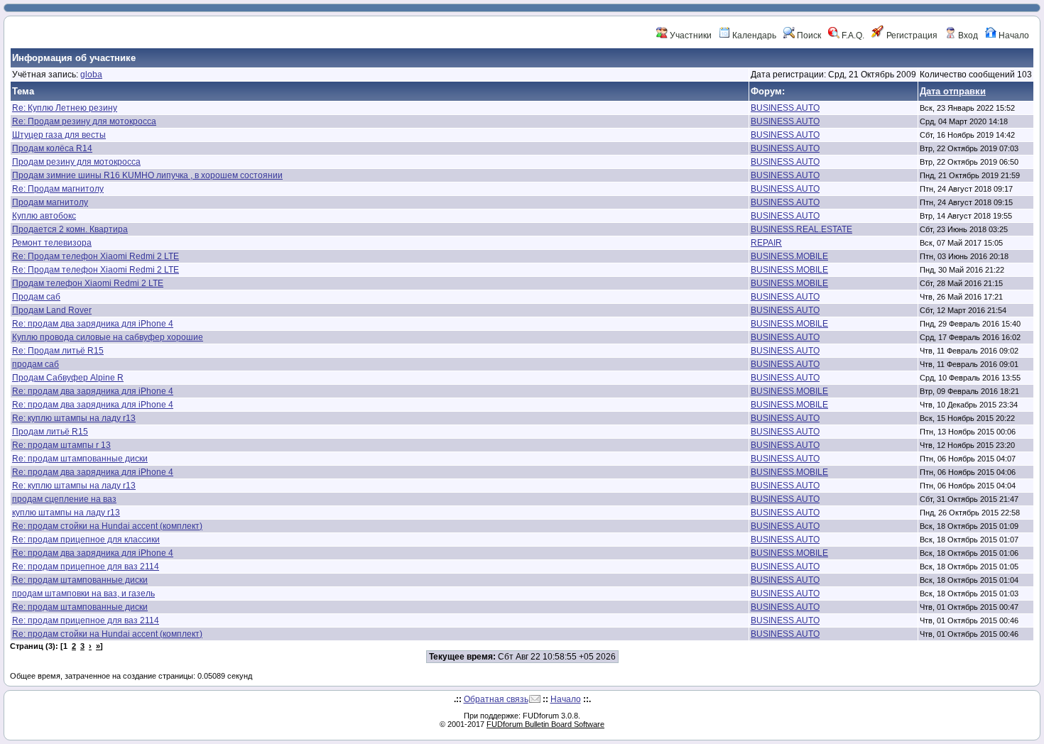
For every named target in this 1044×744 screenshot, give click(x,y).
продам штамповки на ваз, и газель (83, 593)
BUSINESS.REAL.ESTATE (801, 229)
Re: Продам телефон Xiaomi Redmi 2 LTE (95, 256)
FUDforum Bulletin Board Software (545, 724)
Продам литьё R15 (50, 432)
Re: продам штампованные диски (80, 459)
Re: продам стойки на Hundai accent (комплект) (107, 526)
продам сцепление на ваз (64, 499)
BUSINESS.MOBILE (789, 256)
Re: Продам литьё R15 (58, 351)
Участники (690, 35)
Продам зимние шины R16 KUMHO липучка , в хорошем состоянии (147, 175)
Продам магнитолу (50, 202)
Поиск (808, 35)
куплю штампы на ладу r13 (66, 513)
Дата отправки (953, 91)
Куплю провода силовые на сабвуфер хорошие (107, 337)
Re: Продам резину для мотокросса (84, 121)
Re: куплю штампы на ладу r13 (74, 418)
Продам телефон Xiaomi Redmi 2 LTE (87, 283)
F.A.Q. (851, 35)
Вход (967, 35)
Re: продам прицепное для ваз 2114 (85, 566)
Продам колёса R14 (52, 148)
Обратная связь (496, 699)
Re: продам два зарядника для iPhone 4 (92, 324)
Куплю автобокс (44, 216)
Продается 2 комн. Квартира (70, 229)
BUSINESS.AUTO (785, 108)
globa (91, 75)
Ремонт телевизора (52, 243)
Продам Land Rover (52, 310)
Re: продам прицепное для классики (86, 540)
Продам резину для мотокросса (76, 162)
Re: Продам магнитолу (58, 189)
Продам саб (36, 297)
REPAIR (766, 243)
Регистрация (910, 35)
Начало (1012, 35)
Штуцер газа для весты (59, 135)
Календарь (753, 35)
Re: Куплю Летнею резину (64, 108)
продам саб (35, 364)
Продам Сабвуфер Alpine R (68, 378)
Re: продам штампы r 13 (61, 445)
